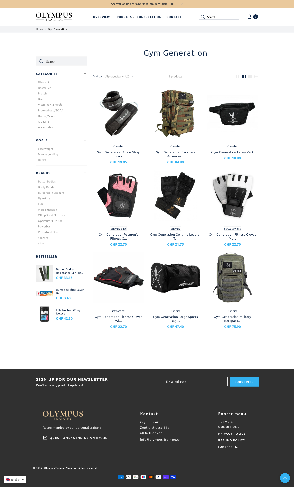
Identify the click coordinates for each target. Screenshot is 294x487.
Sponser (43, 237)
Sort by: (97, 76)
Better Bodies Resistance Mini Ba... (69, 271)
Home (39, 29)
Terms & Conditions (229, 424)
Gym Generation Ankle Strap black (118, 154)
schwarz (175, 228)
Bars (40, 99)
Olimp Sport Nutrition (52, 215)
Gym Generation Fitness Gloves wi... (118, 318)
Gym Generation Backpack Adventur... (175, 154)
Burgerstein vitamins (51, 192)
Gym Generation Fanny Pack (232, 152)
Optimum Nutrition (50, 220)
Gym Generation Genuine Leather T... (175, 236)
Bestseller (44, 87)
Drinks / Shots (46, 116)
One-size (118, 146)
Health (42, 160)
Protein (43, 93)
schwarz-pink (118, 228)
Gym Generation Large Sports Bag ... (175, 318)
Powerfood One (48, 232)
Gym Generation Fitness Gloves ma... (232, 236)
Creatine (43, 121)
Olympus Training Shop (58, 468)
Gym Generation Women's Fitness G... (118, 236)
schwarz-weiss (232, 228)
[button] (15, 479)
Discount (43, 82)
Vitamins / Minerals (50, 104)
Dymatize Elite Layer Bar (70, 291)
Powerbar (44, 226)
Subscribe (244, 382)
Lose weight (45, 148)
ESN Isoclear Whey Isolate (68, 311)
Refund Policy (231, 440)
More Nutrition (47, 209)
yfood (41, 243)
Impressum (228, 447)
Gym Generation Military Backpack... (232, 318)
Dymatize (44, 198)
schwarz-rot (118, 310)
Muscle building (48, 154)
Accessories (45, 127)
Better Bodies (47, 181)
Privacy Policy (232, 433)
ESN (40, 203)
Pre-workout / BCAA (50, 110)
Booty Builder (46, 187)
